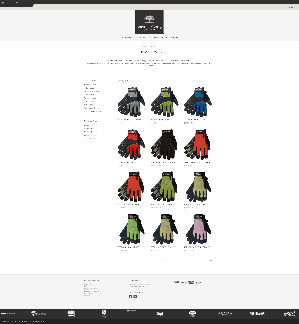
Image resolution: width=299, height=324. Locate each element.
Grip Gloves (89, 88)
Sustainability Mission (158, 38)
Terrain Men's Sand (194, 205)
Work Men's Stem (160, 120)
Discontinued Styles (92, 111)
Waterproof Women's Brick (132, 205)
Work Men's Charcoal (129, 120)
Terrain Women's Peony (197, 247)
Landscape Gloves (91, 91)
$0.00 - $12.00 (90, 125)
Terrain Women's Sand (163, 247)
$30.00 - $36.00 (90, 138)
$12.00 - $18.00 (90, 128)
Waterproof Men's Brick (197, 162)
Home (144, 46)
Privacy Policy (88, 293)
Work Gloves (89, 105)
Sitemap (87, 295)
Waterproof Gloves (91, 108)
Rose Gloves (89, 95)
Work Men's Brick (127, 162)
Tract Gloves (89, 101)
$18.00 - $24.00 (90, 132)
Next (211, 260)
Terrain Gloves (90, 98)
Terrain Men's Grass (128, 247)
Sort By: (121, 81)
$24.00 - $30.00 (90, 135)
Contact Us (88, 284)
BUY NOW (174, 38)
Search (292, 7)
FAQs (86, 286)
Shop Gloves (126, 38)
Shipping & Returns (91, 289)
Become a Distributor (91, 291)
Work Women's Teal (194, 120)
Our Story (141, 38)
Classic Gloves (90, 85)
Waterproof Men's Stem (163, 205)
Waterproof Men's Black (164, 162)
